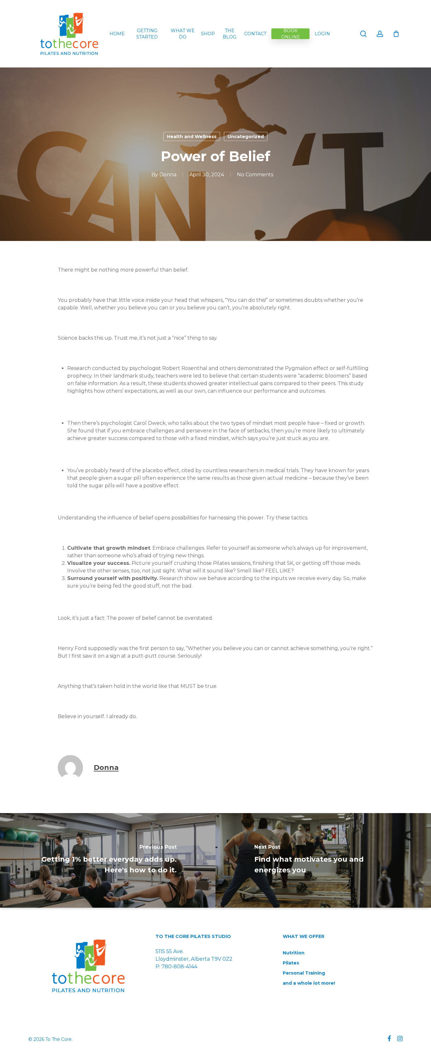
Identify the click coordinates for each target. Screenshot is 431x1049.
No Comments (255, 175)
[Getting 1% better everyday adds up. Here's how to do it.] (108, 860)
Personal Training (304, 973)
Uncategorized (245, 136)
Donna (167, 175)
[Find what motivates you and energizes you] (323, 860)
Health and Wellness (191, 136)
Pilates (291, 963)
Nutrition (293, 953)
